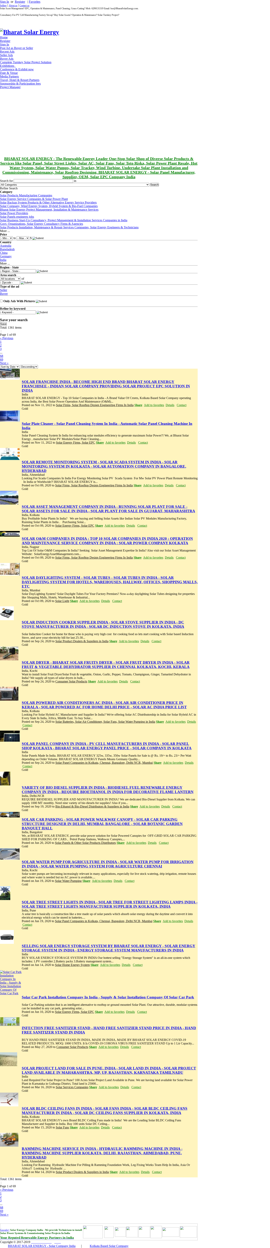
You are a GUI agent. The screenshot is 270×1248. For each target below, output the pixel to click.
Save (3, 324)
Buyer (4, 293)
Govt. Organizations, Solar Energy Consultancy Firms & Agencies (41, 223)
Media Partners (9, 76)
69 (1, 359)
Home (4, 37)
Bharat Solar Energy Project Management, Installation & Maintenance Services (49, 209)
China (4, 252)
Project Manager (10, 87)
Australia (5, 245)
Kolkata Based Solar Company (109, 1246)
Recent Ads (7, 51)
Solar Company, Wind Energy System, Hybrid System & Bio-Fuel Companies (49, 206)
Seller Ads (6, 55)
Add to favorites (154, 405)
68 (1, 356)
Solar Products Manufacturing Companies (26, 195)
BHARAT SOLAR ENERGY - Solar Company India (42, 1246)
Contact (181, 405)
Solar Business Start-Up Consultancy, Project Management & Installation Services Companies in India (63, 220)
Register (20, 1)
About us (13, 5)
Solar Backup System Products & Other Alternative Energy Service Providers (48, 202)
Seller (3, 290)
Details (170, 405)
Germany (6, 256)
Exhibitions (8, 65)
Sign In (4, 1)
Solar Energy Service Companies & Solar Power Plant (34, 199)
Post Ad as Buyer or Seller (16, 48)
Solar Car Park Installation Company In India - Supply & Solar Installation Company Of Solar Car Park (108, 997)
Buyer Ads (6, 58)
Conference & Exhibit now (17, 69)
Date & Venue (9, 73)
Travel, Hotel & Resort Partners (19, 80)
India (3, 260)
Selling (3, 5)
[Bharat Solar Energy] (29, 32)
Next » (4, 363)
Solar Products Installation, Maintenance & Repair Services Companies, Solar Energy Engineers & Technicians (69, 227)
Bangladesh (7, 249)
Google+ (4, 1229)
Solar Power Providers (14, 213)
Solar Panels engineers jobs (17, 216)
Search (154, 184)
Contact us (24, 5)
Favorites (34, 1)
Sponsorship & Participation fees (20, 83)
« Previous (6, 338)
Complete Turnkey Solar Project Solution (25, 62)
